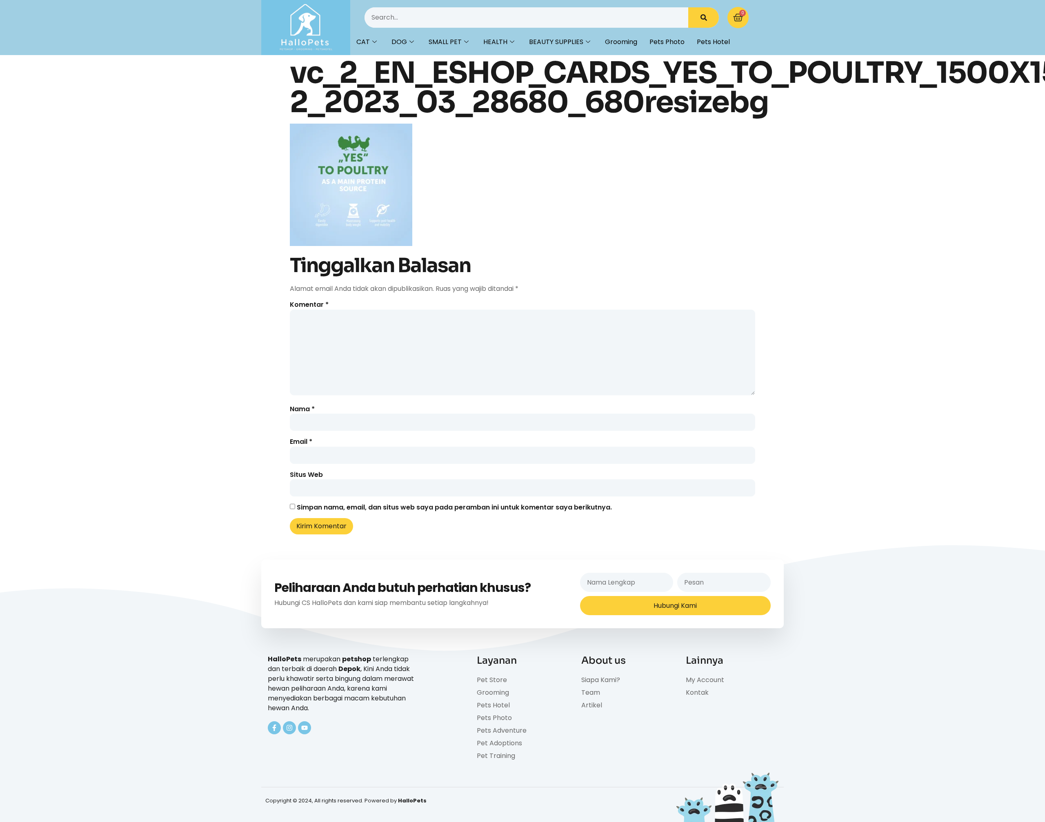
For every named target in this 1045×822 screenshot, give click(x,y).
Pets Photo (667, 42)
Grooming (621, 42)
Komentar (309, 304)
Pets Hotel (713, 42)
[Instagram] (289, 727)
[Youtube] (304, 727)
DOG (399, 42)
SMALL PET (445, 42)
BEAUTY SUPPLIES (556, 42)
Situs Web (306, 475)
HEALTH (495, 42)
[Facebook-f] (274, 727)
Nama (302, 409)
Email (301, 442)
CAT (363, 42)
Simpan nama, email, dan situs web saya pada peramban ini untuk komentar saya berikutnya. (454, 507)
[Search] (703, 17)
